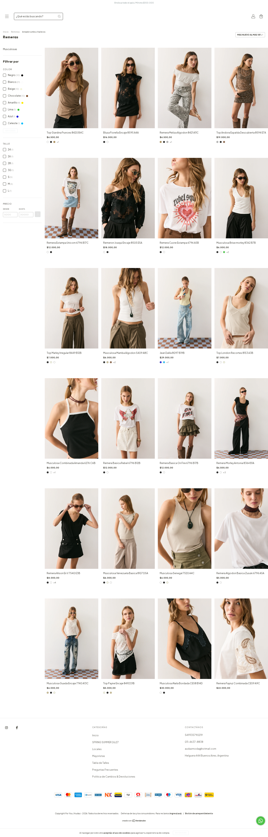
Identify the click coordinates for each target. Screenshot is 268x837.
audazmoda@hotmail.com (200, 748)
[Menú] (7, 16)
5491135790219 (194, 735)
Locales (97, 749)
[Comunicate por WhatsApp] (260, 820)
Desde (6, 209)
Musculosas (10, 49)
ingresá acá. (176, 813)
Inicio (5, 32)
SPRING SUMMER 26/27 (105, 742)
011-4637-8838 (194, 741)
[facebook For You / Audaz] (16, 727)
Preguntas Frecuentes (105, 769)
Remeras (15, 32)
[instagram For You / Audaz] (6, 727)
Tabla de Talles (100, 762)
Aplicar (38, 214)
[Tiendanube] (134, 821)
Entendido (181, 833)
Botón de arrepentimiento (199, 813)
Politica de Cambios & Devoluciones (113, 776)
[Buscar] (59, 16)
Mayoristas (98, 756)
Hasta (22, 209)
